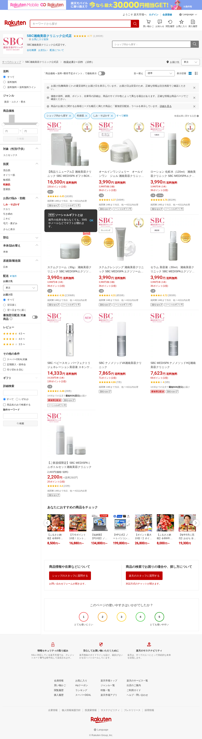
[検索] (135, 24)
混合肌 (6, 170)
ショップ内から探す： (126, 44)
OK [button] (91, 220)
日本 (5, 267)
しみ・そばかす (11, 204)
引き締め (8, 214)
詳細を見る (166, 106)
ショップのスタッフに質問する (70, 575)
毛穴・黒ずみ (10, 223)
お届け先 (8, 281)
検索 (21, 138)
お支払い (43, 50)
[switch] (35, 317)
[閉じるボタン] (194, 88)
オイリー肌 (9, 175)
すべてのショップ (11, 62)
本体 (5, 251)
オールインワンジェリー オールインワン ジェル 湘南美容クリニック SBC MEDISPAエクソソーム (121, 176)
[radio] (4, 77)
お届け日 (8, 294)
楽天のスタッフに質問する (144, 575)
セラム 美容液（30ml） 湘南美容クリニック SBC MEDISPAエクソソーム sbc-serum (173, 271)
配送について (57, 50)
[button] (188, 15)
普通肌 (6, 189)
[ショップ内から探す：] (194, 44)
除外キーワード (11, 409)
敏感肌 (6, 179)
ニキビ (6, 218)
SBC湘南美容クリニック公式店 (49, 35)
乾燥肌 (6, 184)
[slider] (3, 124)
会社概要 (31, 50)
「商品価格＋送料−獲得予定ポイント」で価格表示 (70, 73)
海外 (14, 276)
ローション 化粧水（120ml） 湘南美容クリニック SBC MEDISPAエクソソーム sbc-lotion (173, 176)
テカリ (6, 209)
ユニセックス (10, 155)
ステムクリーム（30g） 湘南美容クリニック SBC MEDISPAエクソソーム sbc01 (69, 271)
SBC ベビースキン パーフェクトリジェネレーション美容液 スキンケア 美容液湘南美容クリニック (69, 367)
